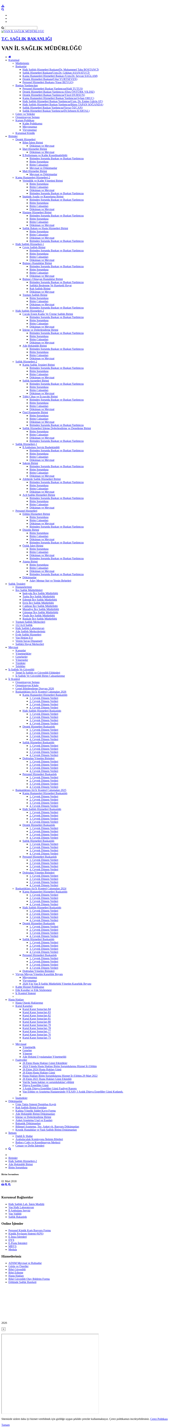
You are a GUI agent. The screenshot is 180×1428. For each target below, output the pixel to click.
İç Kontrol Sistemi (25, 993)
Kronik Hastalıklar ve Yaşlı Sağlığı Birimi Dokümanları (46, 1129)
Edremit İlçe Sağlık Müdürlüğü (39, 599)
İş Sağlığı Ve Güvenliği (21, 669)
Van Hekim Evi (24, 637)
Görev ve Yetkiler (25, 114)
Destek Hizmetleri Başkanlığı (38, 726)
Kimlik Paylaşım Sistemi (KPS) (25, 1233)
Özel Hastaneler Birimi (35, 412)
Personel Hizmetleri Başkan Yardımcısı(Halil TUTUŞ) (52, 88)
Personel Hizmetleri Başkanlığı (39, 774)
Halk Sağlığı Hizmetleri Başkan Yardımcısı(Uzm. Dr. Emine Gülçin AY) (62, 101)
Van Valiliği (14, 1213)
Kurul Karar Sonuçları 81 (36, 1018)
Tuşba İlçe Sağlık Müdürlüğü (38, 596)
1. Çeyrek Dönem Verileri (44, 698)
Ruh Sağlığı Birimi (40, 288)
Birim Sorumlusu (39, 161)
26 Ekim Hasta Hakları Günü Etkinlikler (44, 1063)
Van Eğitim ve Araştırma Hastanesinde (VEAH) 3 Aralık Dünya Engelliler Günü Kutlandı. (72, 1091)
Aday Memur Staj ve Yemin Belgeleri (50, 580)
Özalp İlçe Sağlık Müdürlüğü (38, 615)
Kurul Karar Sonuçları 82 (36, 1015)
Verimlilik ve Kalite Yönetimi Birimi (42, 180)
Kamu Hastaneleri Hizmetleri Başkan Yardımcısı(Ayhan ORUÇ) (58, 98)
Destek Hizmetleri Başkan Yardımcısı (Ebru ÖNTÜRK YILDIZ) (58, 91)
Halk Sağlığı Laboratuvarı (29, 628)
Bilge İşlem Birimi (32, 142)
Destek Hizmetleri (25, 139)
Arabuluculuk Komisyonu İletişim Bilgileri (39, 1139)
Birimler (13, 136)
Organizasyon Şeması (27, 117)
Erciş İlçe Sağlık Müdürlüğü (38, 602)
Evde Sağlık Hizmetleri (28, 634)
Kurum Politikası (24, 120)
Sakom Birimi (30, 463)
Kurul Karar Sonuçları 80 (36, 1021)
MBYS (12, 1246)
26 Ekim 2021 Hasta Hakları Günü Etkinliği (47, 1078)
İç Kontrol (14, 678)
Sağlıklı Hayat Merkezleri (29, 644)
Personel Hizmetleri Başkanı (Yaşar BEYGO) (47, 82)
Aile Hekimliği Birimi (34, 345)
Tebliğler (20, 666)
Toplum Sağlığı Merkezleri (30, 621)
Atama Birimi (30, 561)
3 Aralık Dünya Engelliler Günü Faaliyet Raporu (49, 1088)
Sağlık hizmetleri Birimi (35, 380)
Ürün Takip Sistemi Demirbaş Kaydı (35, 1104)
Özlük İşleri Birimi (32, 545)
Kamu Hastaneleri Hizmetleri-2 (32, 177)
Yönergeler (21, 659)
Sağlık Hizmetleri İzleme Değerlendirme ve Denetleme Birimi (56, 428)
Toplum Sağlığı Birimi (34, 294)
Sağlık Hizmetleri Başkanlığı (38, 742)
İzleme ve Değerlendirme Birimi (40, 329)
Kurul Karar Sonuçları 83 (36, 1012)
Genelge (27, 1050)
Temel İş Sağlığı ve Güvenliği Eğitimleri (37, 672)
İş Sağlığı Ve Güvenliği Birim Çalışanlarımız (40, 675)
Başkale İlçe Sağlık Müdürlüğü (39, 618)
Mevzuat (13, 647)
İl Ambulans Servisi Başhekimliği (41, 447)
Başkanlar (21, 66)
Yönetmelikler (23, 653)
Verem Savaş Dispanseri (28, 640)
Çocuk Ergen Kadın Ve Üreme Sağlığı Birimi (47, 313)
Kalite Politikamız (32, 123)
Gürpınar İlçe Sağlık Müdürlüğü (40, 612)
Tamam (5, 1424)
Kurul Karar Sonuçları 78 (36, 1028)
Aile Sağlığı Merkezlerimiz (30, 631)
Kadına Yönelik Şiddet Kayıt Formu (35, 1110)
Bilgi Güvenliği (17, 1269)
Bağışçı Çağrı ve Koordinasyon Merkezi (37, 1142)
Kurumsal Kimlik (25, 133)
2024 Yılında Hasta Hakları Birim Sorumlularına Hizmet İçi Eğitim (59, 1066)
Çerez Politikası (159, 1418)
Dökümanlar (29, 577)
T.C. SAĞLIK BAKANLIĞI (26, 39)
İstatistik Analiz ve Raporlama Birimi (42, 196)
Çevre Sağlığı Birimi (33, 247)
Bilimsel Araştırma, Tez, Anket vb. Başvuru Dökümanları (47, 1126)
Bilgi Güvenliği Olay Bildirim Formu (29, 1278)
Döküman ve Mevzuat (42, 145)
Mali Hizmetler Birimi (34, 171)
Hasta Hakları (16, 999)
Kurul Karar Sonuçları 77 (36, 1031)
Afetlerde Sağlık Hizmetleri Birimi (41, 479)
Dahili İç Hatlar (24, 1136)
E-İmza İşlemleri (17, 1236)
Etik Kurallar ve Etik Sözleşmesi (33, 990)
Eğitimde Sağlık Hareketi (22, 1282)
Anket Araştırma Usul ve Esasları (33, 1120)
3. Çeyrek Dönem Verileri (44, 704)
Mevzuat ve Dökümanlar (43, 167)
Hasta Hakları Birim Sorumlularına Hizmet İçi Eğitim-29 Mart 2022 (60, 1075)
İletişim (12, 1132)
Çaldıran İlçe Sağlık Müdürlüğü (40, 605)
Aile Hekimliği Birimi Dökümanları (35, 1113)
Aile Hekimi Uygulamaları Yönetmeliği (44, 1056)
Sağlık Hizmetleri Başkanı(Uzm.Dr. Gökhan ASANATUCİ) (55, 72)
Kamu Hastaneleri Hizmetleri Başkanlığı (44, 694)
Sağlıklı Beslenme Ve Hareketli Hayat (51, 285)
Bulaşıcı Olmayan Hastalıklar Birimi (42, 279)
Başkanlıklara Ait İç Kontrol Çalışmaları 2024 (40, 888)
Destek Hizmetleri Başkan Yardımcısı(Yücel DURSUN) (53, 94)
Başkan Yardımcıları (26, 85)
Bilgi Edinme (15, 1272)
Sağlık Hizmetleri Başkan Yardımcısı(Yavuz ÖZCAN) (52, 107)
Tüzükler (20, 663)
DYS (11, 1239)
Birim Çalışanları (39, 164)
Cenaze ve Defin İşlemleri (29, 1145)
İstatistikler (21, 1097)
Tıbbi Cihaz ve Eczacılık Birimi (40, 396)
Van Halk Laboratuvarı (21, 1207)
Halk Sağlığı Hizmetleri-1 (29, 244)
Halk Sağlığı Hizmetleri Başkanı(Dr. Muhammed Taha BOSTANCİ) (60, 69)
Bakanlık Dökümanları (28, 1123)
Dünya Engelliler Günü (35, 1085)
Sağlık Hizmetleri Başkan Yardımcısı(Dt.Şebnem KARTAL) (55, 110)
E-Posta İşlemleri (17, 1243)
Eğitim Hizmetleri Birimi (36, 513)
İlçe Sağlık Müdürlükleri (29, 590)
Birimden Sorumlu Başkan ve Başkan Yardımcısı (57, 158)
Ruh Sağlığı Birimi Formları (31, 1107)
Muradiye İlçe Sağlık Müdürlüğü (40, 609)
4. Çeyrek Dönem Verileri (44, 707)
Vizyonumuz (29, 129)
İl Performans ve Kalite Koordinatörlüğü (44, 155)
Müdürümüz (22, 63)
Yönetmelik (29, 1047)
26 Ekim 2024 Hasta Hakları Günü (41, 1069)
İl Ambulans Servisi (19, 1210)
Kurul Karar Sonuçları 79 (36, 1024)
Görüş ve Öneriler (18, 1266)
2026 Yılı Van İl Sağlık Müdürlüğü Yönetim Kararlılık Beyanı (56, 983)
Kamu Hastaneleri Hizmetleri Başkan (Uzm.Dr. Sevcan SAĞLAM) (60, 75)
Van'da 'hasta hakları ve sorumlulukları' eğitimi (48, 1082)
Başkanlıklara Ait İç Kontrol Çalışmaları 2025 (40, 790)
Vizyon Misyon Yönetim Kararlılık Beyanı (39, 974)
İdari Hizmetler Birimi (34, 148)
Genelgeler (21, 656)
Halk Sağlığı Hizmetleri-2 (29, 310)
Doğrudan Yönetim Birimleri (38, 758)
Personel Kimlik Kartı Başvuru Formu (29, 1230)
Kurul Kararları (24, 1005)
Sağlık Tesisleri (16, 583)
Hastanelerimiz (23, 586)
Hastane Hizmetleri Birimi (37, 212)
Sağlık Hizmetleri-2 (26, 361)
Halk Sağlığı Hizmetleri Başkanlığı (41, 710)
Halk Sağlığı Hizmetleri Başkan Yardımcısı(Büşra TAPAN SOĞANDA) (62, 104)
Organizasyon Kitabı (26, 685)
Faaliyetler (21, 1059)
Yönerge (27, 1053)
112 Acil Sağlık (24, 625)
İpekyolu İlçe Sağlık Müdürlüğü (40, 593)
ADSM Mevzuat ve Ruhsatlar (25, 1263)
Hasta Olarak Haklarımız (29, 1002)
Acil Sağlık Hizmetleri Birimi (38, 494)
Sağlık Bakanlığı (17, 1216)
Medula (12, 1249)
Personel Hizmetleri (26, 510)
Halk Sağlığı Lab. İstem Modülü (26, 1204)
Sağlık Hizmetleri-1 (26, 444)
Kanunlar (20, 650)
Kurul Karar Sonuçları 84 (36, 1009)
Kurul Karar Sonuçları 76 (36, 1034)
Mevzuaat (20, 1044)
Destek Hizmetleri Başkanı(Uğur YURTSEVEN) (49, 79)
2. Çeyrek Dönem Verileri (44, 701)
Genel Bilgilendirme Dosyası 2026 (34, 688)
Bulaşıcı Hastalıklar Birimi (37, 263)
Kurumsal (13, 60)
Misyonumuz (29, 126)
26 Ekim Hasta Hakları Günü (38, 1072)
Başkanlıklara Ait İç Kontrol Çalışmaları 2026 (40, 691)
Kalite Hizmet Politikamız (29, 986)
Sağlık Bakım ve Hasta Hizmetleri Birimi (45, 228)
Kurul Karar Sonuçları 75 (36, 1037)
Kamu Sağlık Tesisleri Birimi (38, 364)
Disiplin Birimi (30, 529)
